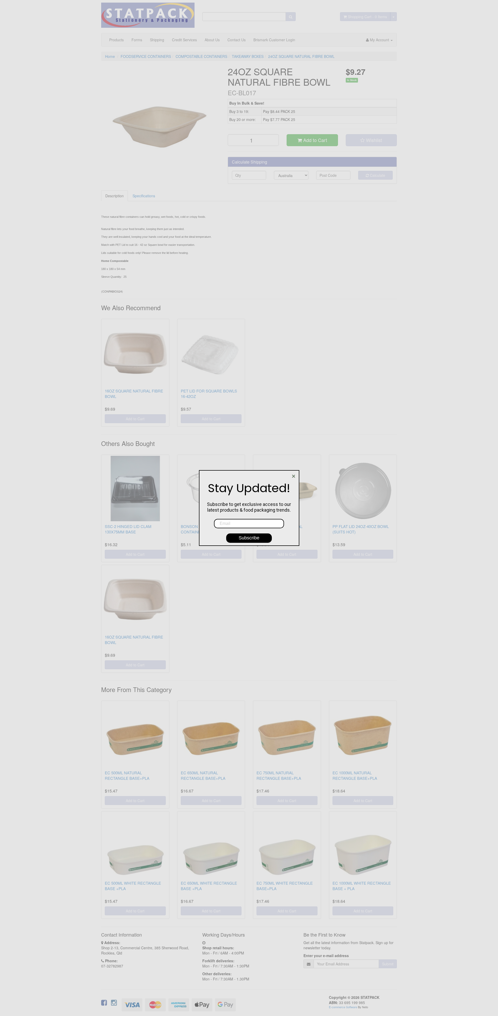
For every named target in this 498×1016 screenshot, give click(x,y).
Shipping (157, 39)
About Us (212, 39)
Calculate (377, 175)
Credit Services (184, 39)
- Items (367, 16)
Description (114, 195)
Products (116, 39)
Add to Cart (314, 140)
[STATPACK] (148, 13)
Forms (137, 39)
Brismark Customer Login (274, 39)
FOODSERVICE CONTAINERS (146, 56)
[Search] (291, 16)
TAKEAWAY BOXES (248, 56)
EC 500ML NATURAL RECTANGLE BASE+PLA (127, 775)
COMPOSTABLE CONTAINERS (201, 56)
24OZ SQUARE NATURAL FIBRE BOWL (301, 56)
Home (110, 56)
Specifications (144, 195)
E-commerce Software (343, 1007)
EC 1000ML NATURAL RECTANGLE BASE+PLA (355, 775)
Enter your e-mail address (326, 955)
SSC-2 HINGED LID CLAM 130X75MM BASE (128, 529)
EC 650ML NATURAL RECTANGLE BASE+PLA (203, 775)
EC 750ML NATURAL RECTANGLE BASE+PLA (279, 775)
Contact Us (236, 39)
